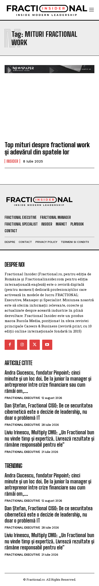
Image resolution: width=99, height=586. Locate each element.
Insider (12, 161)
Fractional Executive (22, 398)
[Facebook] (10, 345)
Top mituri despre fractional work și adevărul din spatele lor (47, 148)
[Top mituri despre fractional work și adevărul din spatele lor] (49, 109)
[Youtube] (47, 345)
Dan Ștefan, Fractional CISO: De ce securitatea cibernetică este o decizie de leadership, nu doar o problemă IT (49, 411)
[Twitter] (34, 345)
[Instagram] (22, 345)
